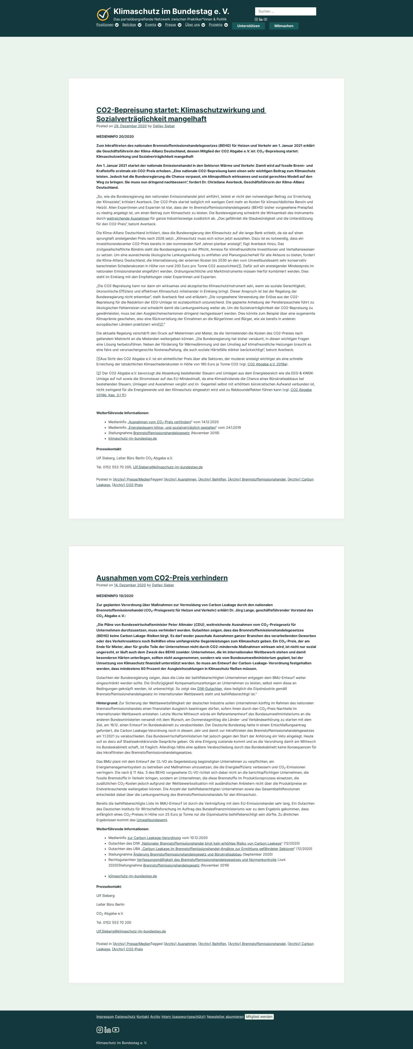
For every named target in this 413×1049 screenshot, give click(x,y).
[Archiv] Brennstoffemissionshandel (257, 479)
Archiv (155, 1016)
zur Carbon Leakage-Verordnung (154, 838)
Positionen (104, 24)
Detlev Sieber (164, 126)
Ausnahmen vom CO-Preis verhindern (160, 422)
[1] (239, 266)
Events (150, 24)
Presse (170, 24)
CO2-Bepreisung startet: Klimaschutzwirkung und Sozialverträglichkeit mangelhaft (181, 114)
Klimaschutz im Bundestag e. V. (171, 11)
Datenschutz (125, 1016)
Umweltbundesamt (152, 820)
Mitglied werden (259, 1016)
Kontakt (143, 1016)
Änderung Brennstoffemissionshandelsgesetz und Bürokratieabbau (187, 854)
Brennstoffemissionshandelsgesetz (161, 433)
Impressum (105, 1016)
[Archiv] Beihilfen (212, 479)
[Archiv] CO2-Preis (127, 485)
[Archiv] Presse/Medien (131, 479)
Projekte (215, 24)
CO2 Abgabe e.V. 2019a (267, 364)
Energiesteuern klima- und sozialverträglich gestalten (172, 427)
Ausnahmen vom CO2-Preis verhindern (162, 578)
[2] (161, 324)
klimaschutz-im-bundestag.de (132, 438)
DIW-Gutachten (209, 688)
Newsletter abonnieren (225, 1016)
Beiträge (129, 24)
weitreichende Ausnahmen (128, 218)
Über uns (192, 24)
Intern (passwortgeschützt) (184, 1016)
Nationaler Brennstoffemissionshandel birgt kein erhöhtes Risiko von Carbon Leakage (211, 843)
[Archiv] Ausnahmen (180, 479)
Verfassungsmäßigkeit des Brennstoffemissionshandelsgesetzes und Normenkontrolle (206, 860)
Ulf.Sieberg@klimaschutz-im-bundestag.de (168, 467)
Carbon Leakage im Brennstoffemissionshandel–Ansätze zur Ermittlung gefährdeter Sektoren (218, 849)
